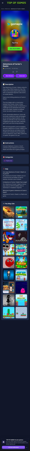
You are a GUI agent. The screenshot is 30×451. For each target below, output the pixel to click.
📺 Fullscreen (21, 76)
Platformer (7, 8)
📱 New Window (8, 76)
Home (2, 8)
